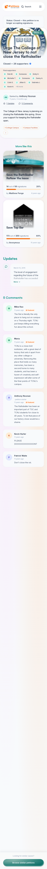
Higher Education (11, 33)
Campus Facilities (30, 128)
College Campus (12, 128)
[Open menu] (40, 7)
